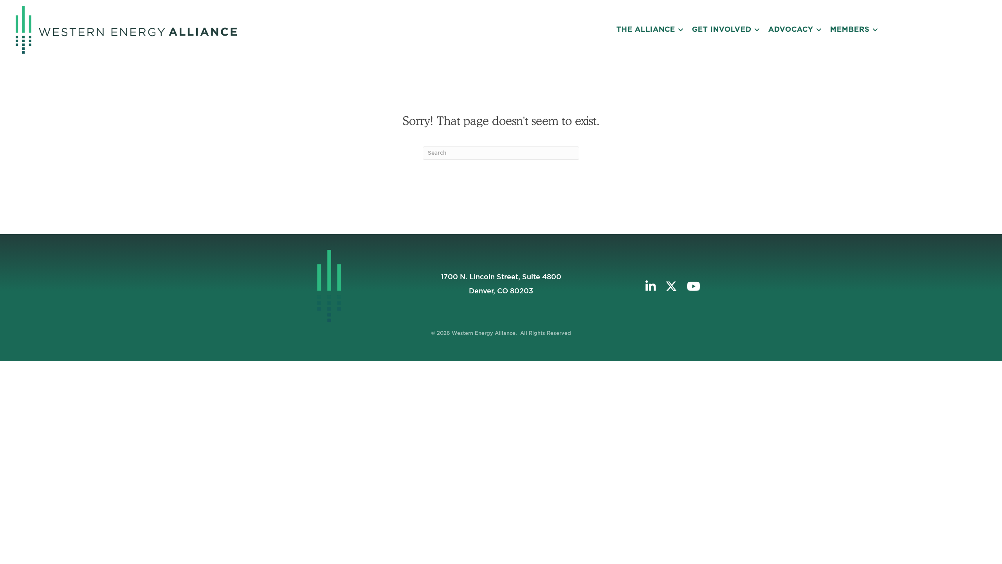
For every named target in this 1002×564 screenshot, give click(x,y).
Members (850, 29)
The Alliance (645, 29)
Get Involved (722, 29)
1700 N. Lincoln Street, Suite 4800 (501, 277)
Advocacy (790, 29)
